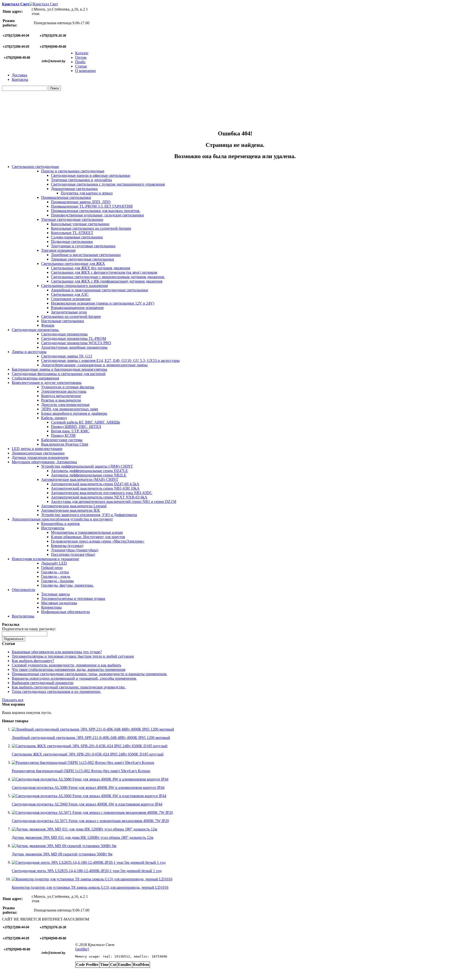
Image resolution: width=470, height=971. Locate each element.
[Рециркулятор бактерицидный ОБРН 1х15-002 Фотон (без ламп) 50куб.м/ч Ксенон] (83, 762)
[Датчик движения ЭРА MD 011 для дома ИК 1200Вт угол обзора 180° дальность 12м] (84, 829)
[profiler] (82, 949)
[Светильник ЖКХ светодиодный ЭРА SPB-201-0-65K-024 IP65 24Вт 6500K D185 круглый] (89, 746)
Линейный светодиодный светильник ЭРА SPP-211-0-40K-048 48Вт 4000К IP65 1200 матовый (91, 737)
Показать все (13, 700)
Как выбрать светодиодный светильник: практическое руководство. (69, 687)
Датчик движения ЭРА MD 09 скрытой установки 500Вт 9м (62, 854)
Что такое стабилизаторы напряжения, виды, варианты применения (68, 669)
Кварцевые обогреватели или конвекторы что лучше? (57, 652)
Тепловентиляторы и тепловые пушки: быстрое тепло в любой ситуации (73, 656)
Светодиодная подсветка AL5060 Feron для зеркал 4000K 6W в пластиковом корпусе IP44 (87, 804)
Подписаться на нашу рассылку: (29, 629)
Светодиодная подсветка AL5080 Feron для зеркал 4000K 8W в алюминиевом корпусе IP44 (88, 787)
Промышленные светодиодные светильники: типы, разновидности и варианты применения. (89, 674)
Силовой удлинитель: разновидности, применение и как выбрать (66, 665)
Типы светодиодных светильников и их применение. (56, 691)
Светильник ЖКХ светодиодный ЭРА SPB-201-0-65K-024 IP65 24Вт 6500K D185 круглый (88, 754)
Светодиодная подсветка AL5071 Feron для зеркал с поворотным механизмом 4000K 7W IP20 (90, 821)
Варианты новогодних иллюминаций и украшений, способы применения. (74, 678)
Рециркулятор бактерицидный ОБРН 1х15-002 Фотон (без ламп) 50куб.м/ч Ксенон (81, 771)
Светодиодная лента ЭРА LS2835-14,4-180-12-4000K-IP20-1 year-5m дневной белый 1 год (87, 871)
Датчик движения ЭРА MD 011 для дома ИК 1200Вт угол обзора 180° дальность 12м (82, 837)
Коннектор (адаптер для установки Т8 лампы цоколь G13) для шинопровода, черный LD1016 (90, 887)
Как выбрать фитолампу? (33, 661)
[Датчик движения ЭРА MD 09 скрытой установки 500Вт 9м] (64, 846)
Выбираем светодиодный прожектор (42, 683)
